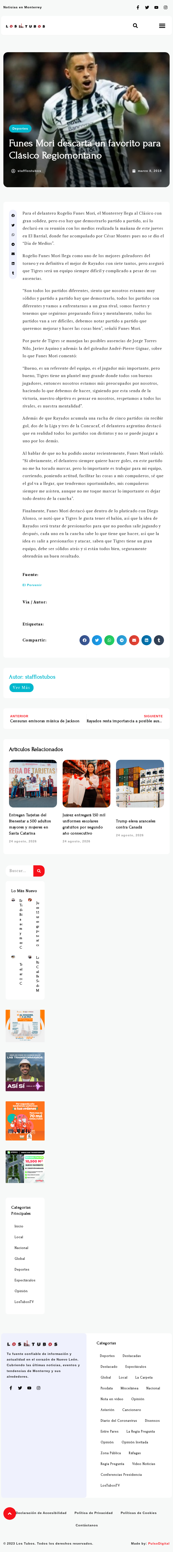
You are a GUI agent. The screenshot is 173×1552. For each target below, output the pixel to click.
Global (20, 1259)
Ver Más (21, 687)
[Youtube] (156, 7)
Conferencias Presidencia (121, 1475)
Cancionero (131, 1410)
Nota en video (112, 1399)
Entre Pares (110, 1431)
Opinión (21, 1291)
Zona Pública (111, 1453)
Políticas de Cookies (139, 1513)
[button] (135, 25)
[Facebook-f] (138, 7)
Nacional (21, 1248)
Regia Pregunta (112, 1464)
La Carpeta (144, 1377)
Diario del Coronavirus (119, 1421)
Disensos (152, 1421)
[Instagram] (166, 7)
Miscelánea (130, 1388)
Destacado (109, 1367)
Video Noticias (143, 1464)
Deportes (20, 128)
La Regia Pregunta (141, 1431)
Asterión (107, 1410)
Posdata (107, 1388)
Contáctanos (87, 1525)
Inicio (19, 1226)
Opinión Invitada (135, 1442)
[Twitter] (147, 7)
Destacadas (132, 1356)
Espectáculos (25, 1280)
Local (19, 1237)
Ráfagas (135, 1453)
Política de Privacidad (94, 1513)
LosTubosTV (24, 1302)
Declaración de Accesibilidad (41, 1513)
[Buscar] (39, 871)
